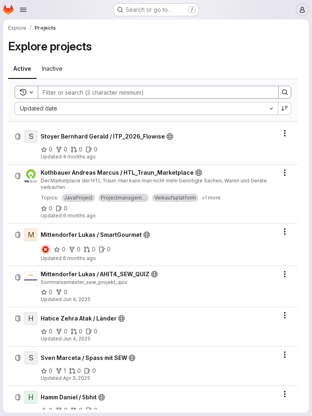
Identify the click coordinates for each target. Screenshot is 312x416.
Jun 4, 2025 (77, 299)
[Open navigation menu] (23, 9)
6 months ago (79, 215)
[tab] (22, 68)
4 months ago (79, 157)
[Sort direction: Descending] (284, 108)
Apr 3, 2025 (76, 378)
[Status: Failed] (45, 249)
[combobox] (146, 108)
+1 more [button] (211, 198)
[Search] (284, 92)
